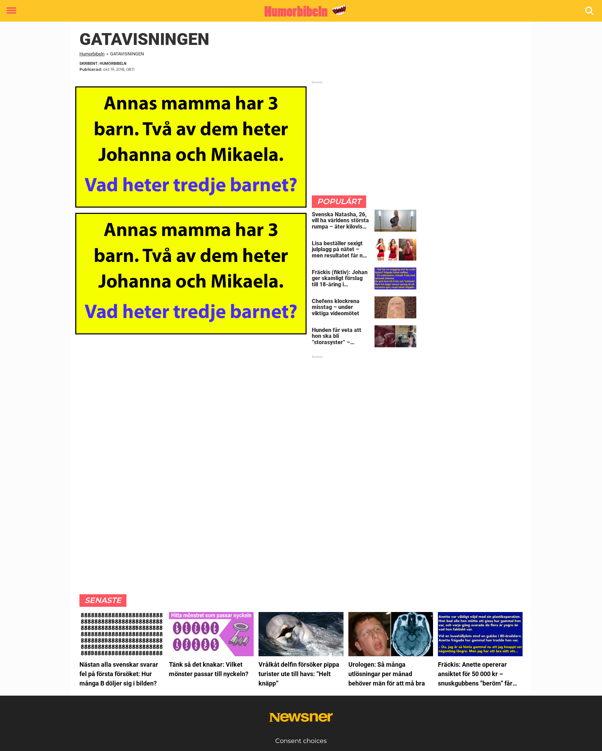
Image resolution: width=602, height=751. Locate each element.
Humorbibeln (92, 53)
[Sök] (590, 11)
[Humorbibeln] (298, 11)
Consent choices (301, 741)
